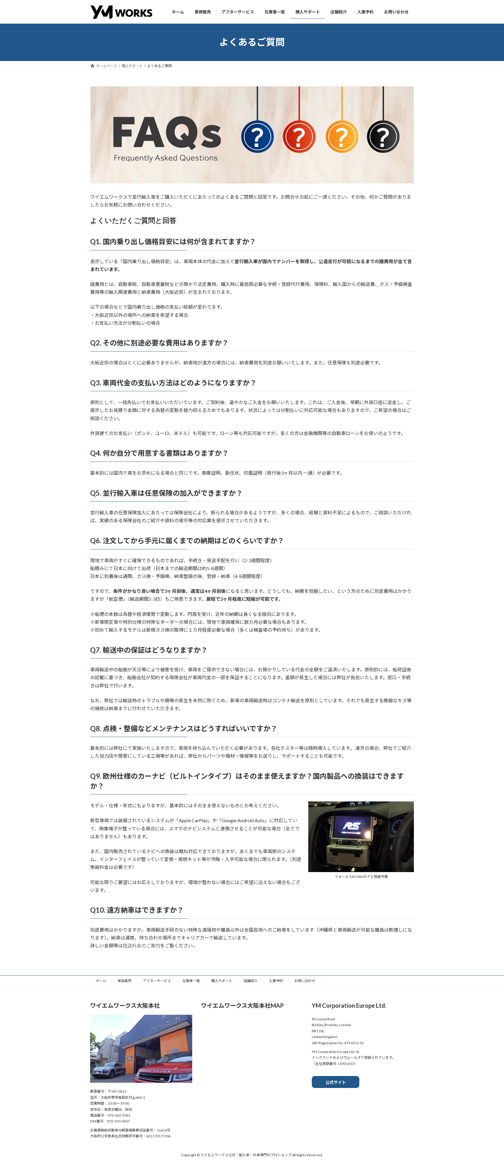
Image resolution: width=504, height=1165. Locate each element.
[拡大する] (406, 809)
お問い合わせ (304, 981)
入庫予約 (276, 981)
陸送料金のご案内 (141, 945)
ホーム (101, 981)
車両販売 (125, 981)
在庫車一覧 (191, 981)
